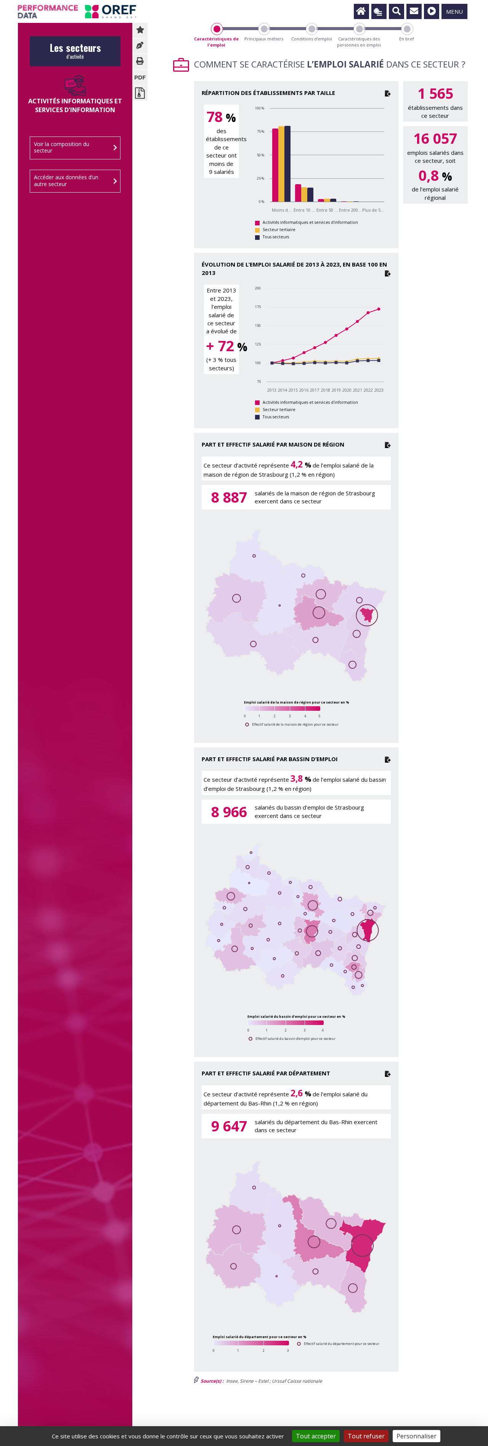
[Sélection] (379, 11)
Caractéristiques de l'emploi (216, 42)
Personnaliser (416, 1436)
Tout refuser (366, 1436)
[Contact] (414, 11)
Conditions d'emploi (311, 39)
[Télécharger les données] (388, 92)
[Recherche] (396, 11)
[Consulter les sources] (140, 46)
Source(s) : (211, 1381)
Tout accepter (316, 1436)
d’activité (75, 53)
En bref (406, 39)
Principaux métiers (263, 39)
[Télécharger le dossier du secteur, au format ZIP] (140, 93)
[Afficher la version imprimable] (140, 61)
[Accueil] (361, 11)
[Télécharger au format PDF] (140, 77)
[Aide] (431, 11)
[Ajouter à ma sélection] (140, 30)
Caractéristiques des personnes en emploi (359, 42)
